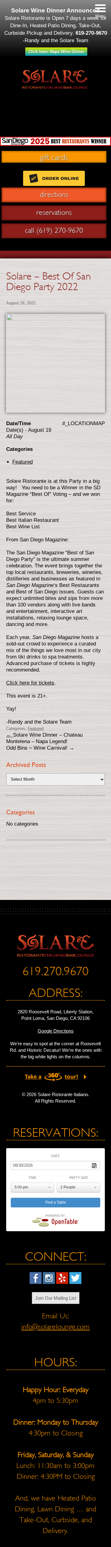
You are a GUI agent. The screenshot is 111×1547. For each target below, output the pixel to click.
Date (55, 1156)
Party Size (78, 1177)
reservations (54, 212)
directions (54, 194)
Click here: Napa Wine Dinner (56, 51)
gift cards (54, 156)
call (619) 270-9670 (54, 230)
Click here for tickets (30, 683)
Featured (55, 127)
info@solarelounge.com (55, 1326)
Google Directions (56, 1031)
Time (32, 1177)
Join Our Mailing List (55, 1298)
